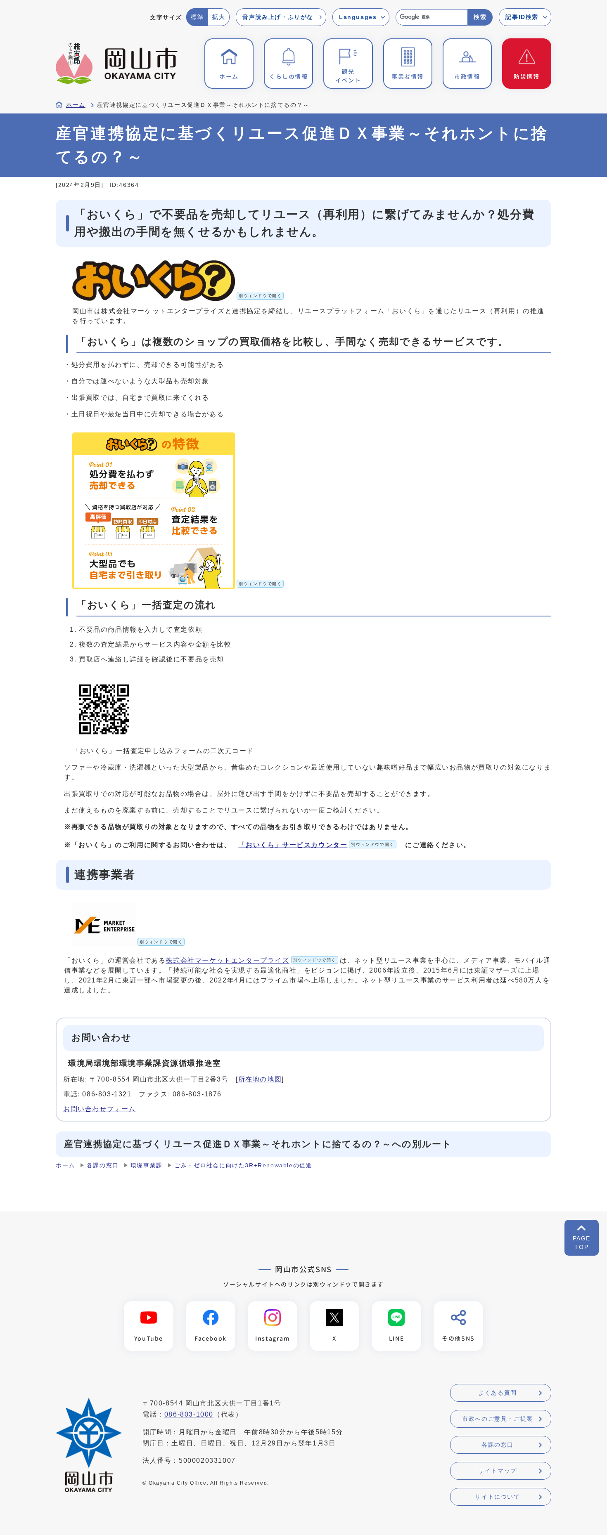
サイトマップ (497, 1470)
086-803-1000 (188, 1414)
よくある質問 (497, 1392)
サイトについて (497, 1496)
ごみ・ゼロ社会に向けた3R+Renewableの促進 (243, 1165)
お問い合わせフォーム (99, 1108)
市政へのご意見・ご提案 (497, 1418)
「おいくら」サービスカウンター (316, 844)
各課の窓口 (103, 1165)
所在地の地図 (260, 1079)
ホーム (75, 105)
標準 (197, 17)
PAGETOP (581, 1242)
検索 (480, 17)
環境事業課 (146, 1165)
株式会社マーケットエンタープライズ (251, 960)
